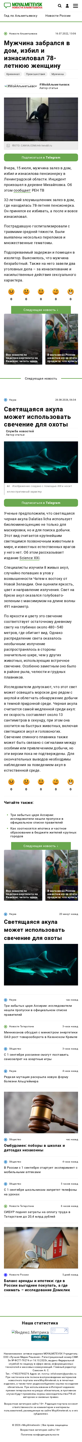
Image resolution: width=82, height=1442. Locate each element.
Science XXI (29, 558)
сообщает (22, 190)
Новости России (19, 1274)
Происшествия (35, 74)
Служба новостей (20, 431)
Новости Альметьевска (23, 33)
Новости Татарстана (21, 1026)
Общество (15, 1048)
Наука (13, 399)
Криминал (13, 74)
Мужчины (58, 74)
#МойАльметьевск (54, 84)
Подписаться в (41, 157)
